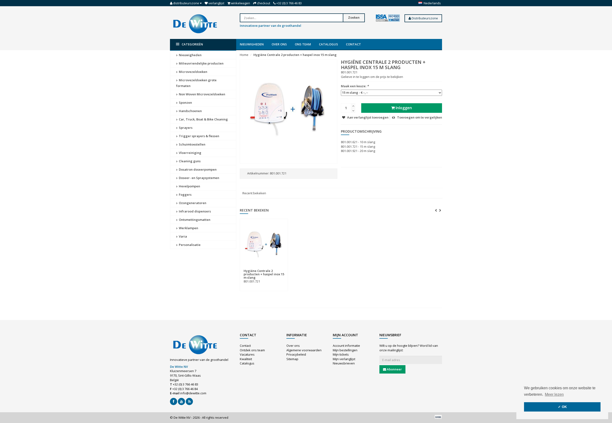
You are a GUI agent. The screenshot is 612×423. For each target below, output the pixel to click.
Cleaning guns (189, 161)
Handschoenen (190, 111)
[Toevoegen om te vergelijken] (282, 268)
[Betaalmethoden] (438, 417)
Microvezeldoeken (192, 72)
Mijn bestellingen (345, 350)
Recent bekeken (254, 193)
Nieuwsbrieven (344, 363)
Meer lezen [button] (554, 394)
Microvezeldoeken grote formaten (196, 83)
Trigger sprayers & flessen (198, 136)
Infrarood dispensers (194, 211)
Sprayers (185, 127)
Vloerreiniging (189, 153)
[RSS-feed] (189, 401)
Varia (182, 236)
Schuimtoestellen (191, 144)
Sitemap (292, 359)
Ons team (303, 44)
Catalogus (328, 44)
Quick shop (254, 268)
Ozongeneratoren (192, 203)
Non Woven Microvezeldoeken (201, 94)
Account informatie (346, 345)
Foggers (184, 194)
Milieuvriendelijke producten (201, 63)
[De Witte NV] (195, 23)
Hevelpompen (189, 186)
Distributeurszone (424, 18)
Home (244, 55)
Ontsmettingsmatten (194, 219)
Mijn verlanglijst (344, 359)
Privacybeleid (296, 354)
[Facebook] (173, 401)
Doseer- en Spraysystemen (198, 178)
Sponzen (185, 102)
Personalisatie (189, 245)
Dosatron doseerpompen (197, 169)
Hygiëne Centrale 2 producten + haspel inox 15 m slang (295, 55)
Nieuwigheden (252, 44)
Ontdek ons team (252, 350)
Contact (353, 44)
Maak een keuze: (355, 86)
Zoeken (354, 17)
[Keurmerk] (388, 18)
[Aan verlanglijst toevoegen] (273, 268)
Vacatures (247, 354)
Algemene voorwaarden (304, 350)
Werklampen (188, 228)
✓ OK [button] (562, 407)
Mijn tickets (341, 354)
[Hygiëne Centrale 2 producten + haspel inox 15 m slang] (264, 244)
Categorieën (192, 44)
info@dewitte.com (193, 393)
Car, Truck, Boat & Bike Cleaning (203, 119)
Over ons (279, 44)
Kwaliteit (246, 359)
